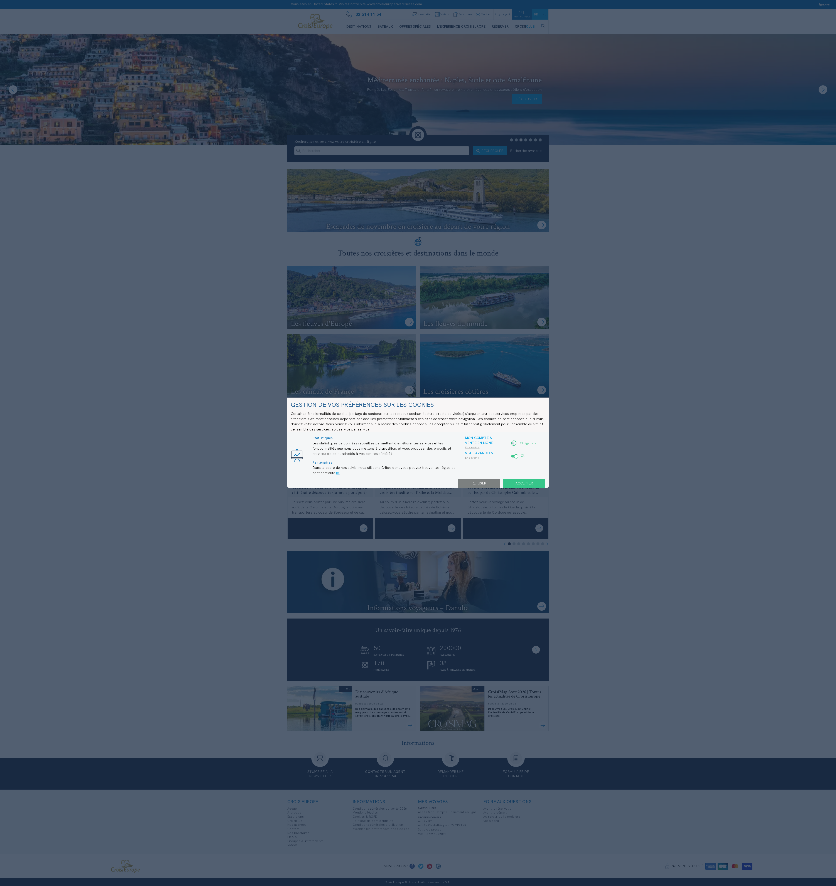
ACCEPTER (524, 483)
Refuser (479, 483)
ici (337, 473)
